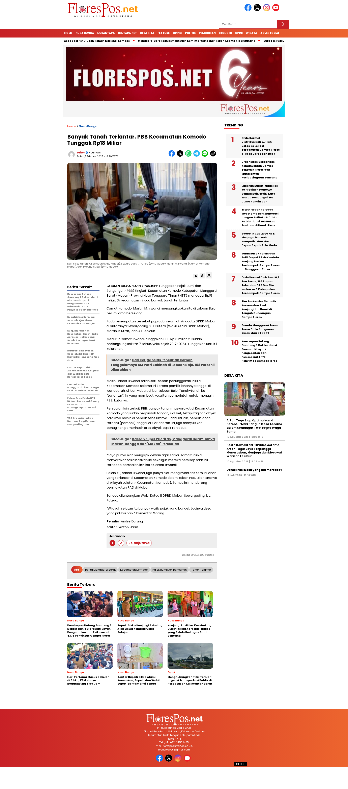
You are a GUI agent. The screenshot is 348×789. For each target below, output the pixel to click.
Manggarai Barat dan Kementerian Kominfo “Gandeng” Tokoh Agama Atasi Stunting (172, 41)
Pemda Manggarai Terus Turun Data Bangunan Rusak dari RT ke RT (259, 329)
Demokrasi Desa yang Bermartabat (254, 470)
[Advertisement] (174, 778)
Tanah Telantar (201, 570)
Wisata (251, 33)
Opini (239, 33)
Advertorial (270, 33)
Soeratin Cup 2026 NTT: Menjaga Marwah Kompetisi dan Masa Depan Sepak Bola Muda (259, 239)
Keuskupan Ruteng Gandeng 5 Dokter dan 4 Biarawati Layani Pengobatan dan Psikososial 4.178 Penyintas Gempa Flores (259, 351)
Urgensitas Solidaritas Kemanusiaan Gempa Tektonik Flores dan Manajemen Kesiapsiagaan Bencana (259, 169)
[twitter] (258, 10)
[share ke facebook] (173, 155)
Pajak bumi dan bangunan (169, 570)
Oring (177, 33)
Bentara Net (127, 33)
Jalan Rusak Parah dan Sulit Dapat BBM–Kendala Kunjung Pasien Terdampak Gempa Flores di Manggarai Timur (260, 261)
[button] (195, 276)
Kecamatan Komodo (134, 570)
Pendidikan (207, 33)
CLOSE (240, 764)
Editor (81, 152)
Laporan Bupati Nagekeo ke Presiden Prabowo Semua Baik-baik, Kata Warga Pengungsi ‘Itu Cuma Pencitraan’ (259, 193)
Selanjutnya (139, 543)
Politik (190, 33)
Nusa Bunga (85, 33)
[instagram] (267, 10)
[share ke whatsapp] (189, 155)
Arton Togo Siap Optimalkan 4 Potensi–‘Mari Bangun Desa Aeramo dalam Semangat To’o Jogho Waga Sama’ (254, 426)
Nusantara (106, 33)
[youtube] (276, 10)
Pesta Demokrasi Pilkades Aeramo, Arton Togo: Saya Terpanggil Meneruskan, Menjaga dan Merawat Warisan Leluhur (254, 450)
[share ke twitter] (181, 155)
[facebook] (248, 10)
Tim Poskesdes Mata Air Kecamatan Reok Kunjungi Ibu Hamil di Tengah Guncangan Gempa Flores (258, 309)
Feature (163, 33)
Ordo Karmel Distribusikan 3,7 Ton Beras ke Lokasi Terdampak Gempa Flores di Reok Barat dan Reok (260, 146)
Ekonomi (225, 33)
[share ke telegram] (197, 155)
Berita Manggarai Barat (100, 570)
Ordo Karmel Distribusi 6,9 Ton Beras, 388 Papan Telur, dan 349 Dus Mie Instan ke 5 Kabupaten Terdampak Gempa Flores (260, 285)
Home (68, 33)
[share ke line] (206, 155)
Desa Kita (147, 33)
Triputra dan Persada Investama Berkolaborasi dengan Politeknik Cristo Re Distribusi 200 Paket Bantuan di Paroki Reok (260, 217)
